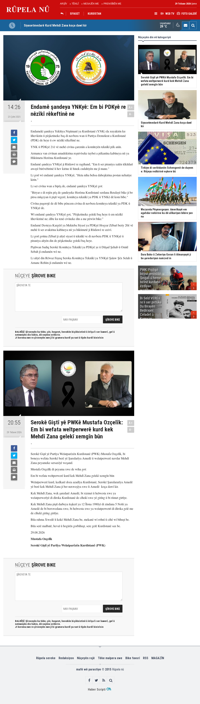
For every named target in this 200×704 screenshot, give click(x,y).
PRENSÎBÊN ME (112, 3)
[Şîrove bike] (14, 162)
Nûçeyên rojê (86, 658)
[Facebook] (14, 133)
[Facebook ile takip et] (89, 680)
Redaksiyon (66, 658)
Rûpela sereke (45, 658)
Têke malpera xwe (110, 658)
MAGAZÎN (157, 658)
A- (131, 114)
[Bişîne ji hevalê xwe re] (14, 147)
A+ (131, 107)
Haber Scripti (96, 689)
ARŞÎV (63, 3)
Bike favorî (132, 658)
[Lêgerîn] (193, 25)
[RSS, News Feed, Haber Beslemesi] (103, 680)
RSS (145, 658)
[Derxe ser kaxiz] (14, 154)
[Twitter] (14, 140)
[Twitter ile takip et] (96, 680)
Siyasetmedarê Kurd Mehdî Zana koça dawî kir (55, 25)
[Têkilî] (185, 25)
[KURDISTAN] (63, 14)
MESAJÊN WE (91, 3)
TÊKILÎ (75, 3)
